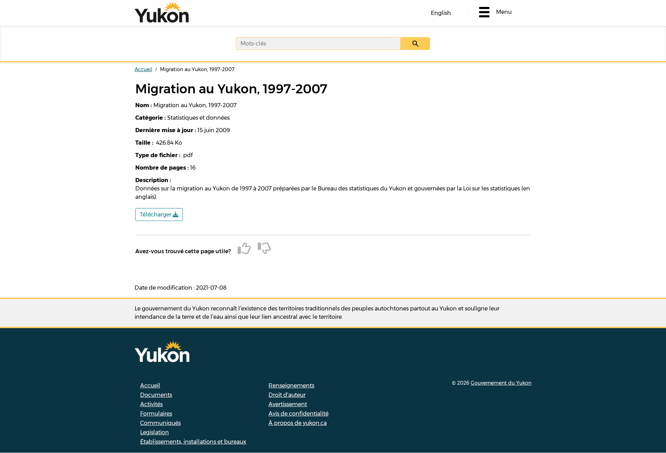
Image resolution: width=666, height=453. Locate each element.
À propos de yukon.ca (297, 423)
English (441, 13)
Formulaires (156, 413)
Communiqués (160, 423)
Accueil (143, 69)
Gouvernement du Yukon (501, 383)
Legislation (154, 432)
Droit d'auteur (287, 395)
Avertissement (287, 404)
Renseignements (291, 385)
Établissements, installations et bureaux (193, 441)
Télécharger (156, 214)
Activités (151, 404)
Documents (156, 395)
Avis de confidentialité (298, 413)
